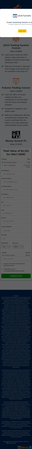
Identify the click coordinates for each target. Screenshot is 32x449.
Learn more (22, 31)
